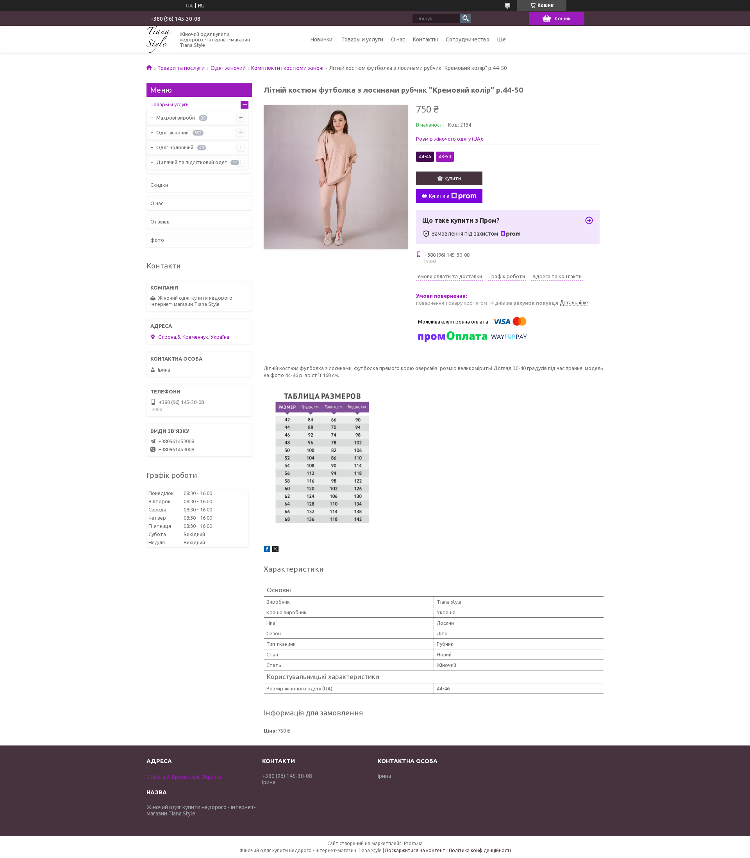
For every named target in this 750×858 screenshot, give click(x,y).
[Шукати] (465, 18)
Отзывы (160, 221)
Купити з (439, 195)
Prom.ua (413, 843)
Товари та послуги (181, 68)
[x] (275, 550)
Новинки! (322, 39)
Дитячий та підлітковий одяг (191, 162)
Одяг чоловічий (174, 147)
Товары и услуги (362, 39)
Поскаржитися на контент (415, 850)
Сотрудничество (467, 39)
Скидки (159, 185)
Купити (453, 178)
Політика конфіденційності (480, 850)
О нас (398, 39)
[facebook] (267, 550)
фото (157, 240)
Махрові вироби (175, 117)
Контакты (425, 39)
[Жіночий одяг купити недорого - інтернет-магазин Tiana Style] (158, 39)
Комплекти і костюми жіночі (287, 68)
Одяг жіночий (228, 68)
